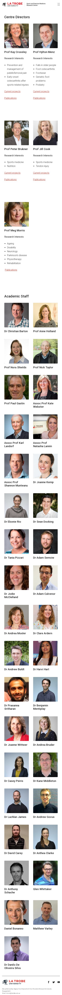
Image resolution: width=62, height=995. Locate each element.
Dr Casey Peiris (13, 781)
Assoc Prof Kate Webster (43, 405)
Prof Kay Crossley (15, 52)
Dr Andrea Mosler (15, 633)
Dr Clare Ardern (42, 633)
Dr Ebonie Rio (12, 521)
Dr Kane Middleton (44, 781)
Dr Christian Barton (16, 331)
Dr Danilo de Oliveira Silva (12, 966)
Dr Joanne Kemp (43, 482)
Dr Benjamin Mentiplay (40, 707)
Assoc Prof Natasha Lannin (42, 444)
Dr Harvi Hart (41, 669)
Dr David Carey (13, 853)
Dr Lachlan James (15, 817)
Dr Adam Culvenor (44, 593)
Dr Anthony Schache (11, 890)
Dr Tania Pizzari (14, 557)
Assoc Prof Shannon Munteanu (16, 484)
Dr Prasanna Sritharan (11, 707)
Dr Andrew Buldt (14, 669)
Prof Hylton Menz (44, 52)
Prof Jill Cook (41, 149)
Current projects (12, 91)
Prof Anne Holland (44, 331)
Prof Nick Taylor (43, 367)
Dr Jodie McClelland (11, 595)
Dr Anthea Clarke (43, 853)
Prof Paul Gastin (14, 403)
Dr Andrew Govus (44, 817)
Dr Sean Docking (43, 521)
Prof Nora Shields (15, 367)
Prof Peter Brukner (16, 149)
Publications (10, 98)
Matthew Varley (42, 928)
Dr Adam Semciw (43, 557)
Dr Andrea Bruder (44, 744)
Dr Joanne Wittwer (15, 744)
